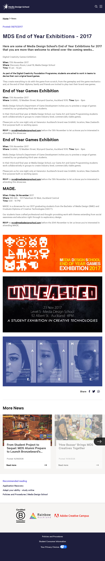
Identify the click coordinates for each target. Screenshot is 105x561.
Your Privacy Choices (50, 547)
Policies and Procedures (52, 536)
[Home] (16, 6)
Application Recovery (13, 485)
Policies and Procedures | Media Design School (25, 494)
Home (5, 18)
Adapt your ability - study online (18, 489)
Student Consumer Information (52, 541)
